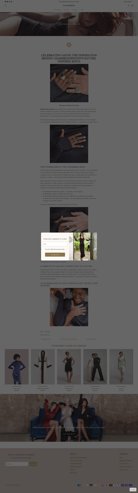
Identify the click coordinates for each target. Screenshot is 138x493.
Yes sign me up (55, 254)
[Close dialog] (95, 234)
